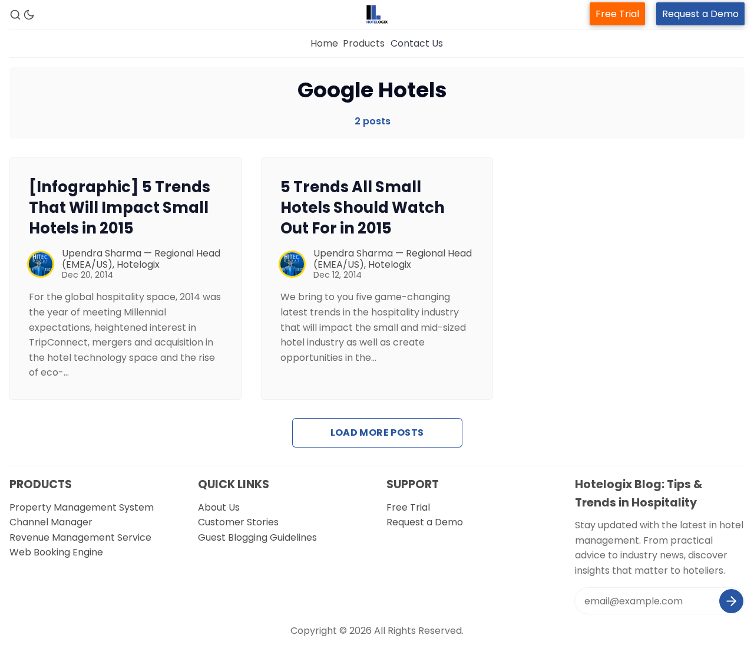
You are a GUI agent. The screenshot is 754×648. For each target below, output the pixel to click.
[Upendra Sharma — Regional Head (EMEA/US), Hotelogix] (40, 264)
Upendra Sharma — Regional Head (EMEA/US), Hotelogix (141, 258)
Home (324, 43)
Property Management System (81, 507)
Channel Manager (50, 522)
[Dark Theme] (29, 15)
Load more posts (377, 432)
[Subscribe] (731, 601)
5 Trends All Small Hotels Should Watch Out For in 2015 (362, 207)
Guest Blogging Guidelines (257, 537)
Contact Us (417, 43)
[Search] (15, 15)
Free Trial (617, 14)
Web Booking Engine (56, 552)
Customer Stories (238, 522)
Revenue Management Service (80, 537)
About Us (219, 507)
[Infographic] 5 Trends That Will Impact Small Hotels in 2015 (119, 207)
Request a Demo (700, 14)
